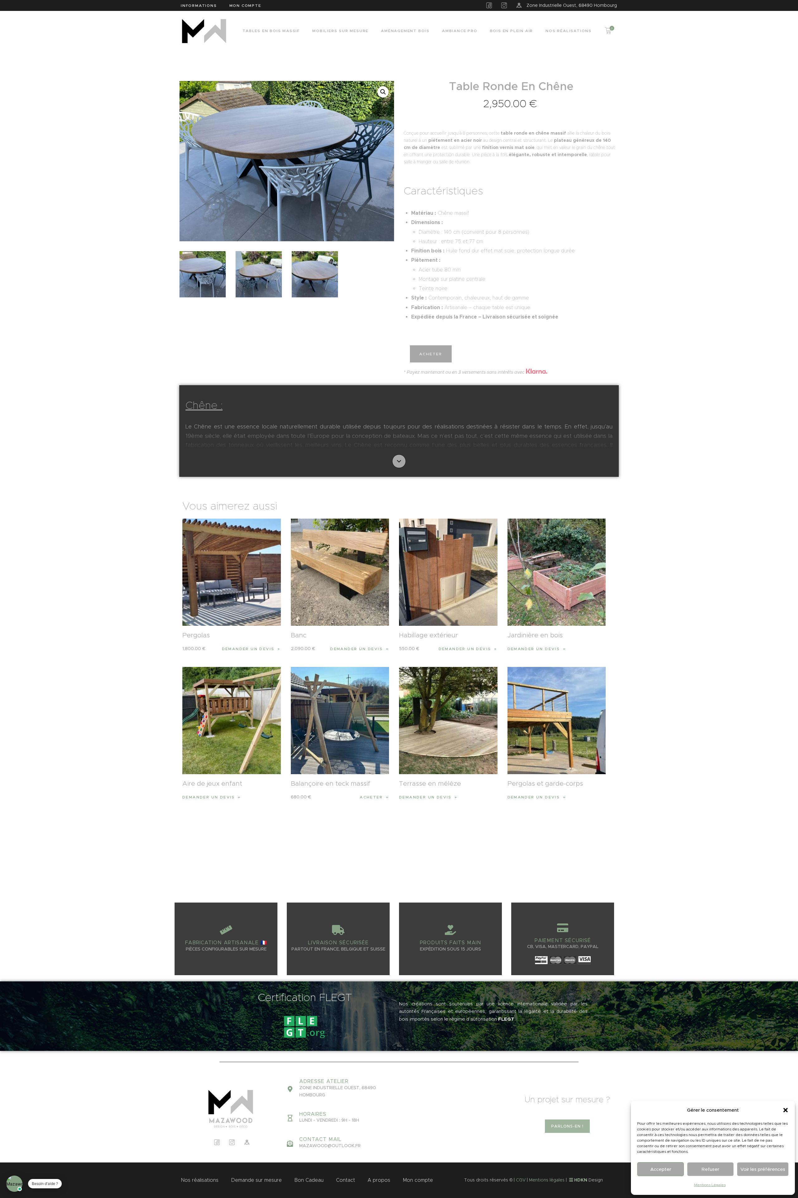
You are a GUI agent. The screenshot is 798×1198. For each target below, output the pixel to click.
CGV (521, 1180)
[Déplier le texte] (399, 461)
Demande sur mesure (256, 1180)
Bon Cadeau (309, 1180)
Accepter (660, 1169)
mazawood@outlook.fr (330, 1145)
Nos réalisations (200, 1180)
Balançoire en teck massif (330, 783)
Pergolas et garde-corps (545, 783)
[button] (785, 1110)
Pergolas (196, 635)
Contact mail (320, 1139)
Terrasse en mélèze (430, 783)
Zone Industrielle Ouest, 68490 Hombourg (571, 5)
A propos (379, 1180)
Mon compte (418, 1180)
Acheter (430, 354)
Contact (345, 1180)
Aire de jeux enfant (212, 783)
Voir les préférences (762, 1169)
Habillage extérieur (428, 635)
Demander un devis (248, 648)
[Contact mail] (290, 1144)
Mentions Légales (710, 1184)
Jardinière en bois (535, 635)
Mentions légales (547, 1180)
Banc (298, 635)
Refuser (710, 1169)
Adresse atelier (324, 1081)
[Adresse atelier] (290, 1089)
